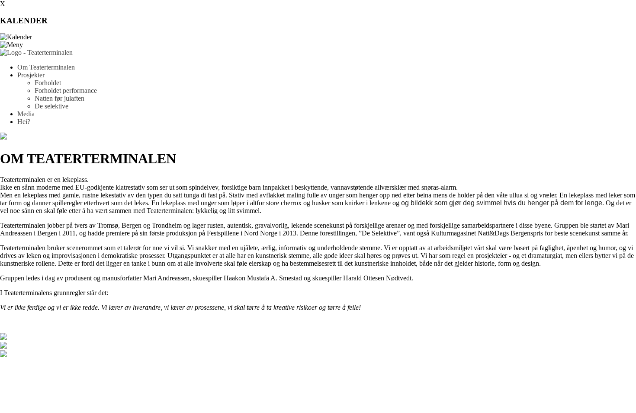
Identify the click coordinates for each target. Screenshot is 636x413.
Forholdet (48, 82)
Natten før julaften (59, 98)
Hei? (23, 121)
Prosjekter (31, 75)
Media (26, 114)
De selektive (51, 106)
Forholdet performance (66, 90)
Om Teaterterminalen (46, 67)
